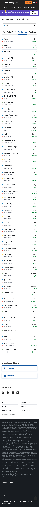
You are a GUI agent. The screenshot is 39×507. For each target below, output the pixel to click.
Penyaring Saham (15, 7)
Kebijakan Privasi (6, 488)
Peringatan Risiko (6, 495)
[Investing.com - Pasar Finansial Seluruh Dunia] (11, 3)
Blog (3, 402)
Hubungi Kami (25, 410)
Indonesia (26, 7)
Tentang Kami (25, 402)
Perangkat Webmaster (8, 414)
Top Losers (33, 32)
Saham (4, 7)
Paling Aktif (11, 32)
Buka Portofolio (6, 410)
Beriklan (23, 406)
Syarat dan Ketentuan (7, 482)
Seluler (4, 406)
